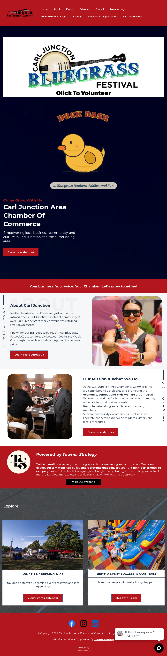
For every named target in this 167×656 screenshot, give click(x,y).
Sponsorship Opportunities (102, 16)
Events (69, 9)
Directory (76, 16)
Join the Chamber (132, 16)
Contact (99, 9)
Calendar (84, 9)
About (56, 9)
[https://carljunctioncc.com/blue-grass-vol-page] (83, 67)
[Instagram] (83, 623)
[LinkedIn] (95, 623)
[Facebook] (72, 623)
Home (44, 9)
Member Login (118, 9)
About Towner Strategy (53, 16)
